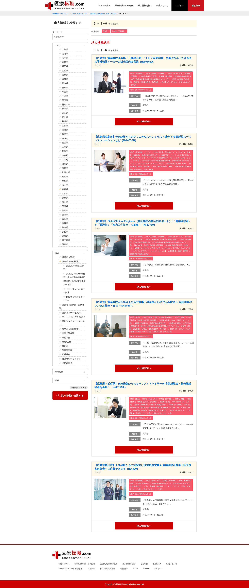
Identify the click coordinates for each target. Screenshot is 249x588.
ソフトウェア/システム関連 (74, 290)
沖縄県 (65, 244)
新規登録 (196, 5)
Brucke (146, 568)
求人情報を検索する (72, 395)
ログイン (180, 5)
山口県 (65, 193)
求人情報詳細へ (144, 121)
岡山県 (65, 184)
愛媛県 (65, 206)
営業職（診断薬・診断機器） (71, 306)
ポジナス (158, 568)
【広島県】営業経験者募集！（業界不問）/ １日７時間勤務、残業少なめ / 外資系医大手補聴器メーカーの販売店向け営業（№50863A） (143, 59)
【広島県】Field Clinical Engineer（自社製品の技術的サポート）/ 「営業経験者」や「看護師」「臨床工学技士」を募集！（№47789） (143, 223)
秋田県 (65, 66)
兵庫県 (65, 163)
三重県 (65, 146)
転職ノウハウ (162, 5)
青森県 (65, 53)
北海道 (65, 49)
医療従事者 (67, 362)
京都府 (65, 155)
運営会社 (124, 568)
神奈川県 (66, 104)
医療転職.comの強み (124, 5)
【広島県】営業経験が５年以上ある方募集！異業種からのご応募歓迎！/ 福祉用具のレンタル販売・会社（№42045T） (143, 303)
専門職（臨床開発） (71, 328)
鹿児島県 (66, 240)
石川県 (65, 117)
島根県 (65, 180)
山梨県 (65, 125)
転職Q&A (157, 563)
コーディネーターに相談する (70, 568)
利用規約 (91, 568)
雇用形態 (59, 371)
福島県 (65, 74)
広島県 (65, 189)
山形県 (65, 70)
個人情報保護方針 (107, 568)
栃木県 (65, 83)
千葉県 (65, 95)
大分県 (65, 231)
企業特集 (144, 563)
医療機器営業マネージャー (73, 298)
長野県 (65, 129)
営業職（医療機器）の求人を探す (103, 13)
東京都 (65, 100)
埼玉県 (65, 91)
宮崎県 (65, 235)
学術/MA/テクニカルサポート (71, 323)
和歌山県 (66, 172)
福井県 (65, 121)
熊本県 (65, 227)
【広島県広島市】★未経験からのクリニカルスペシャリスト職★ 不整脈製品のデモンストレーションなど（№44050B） (143, 138)
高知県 (65, 210)
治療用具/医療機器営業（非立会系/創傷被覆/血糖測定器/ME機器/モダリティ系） (74, 279)
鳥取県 (65, 176)
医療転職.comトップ (60, 13)
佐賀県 (65, 218)
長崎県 (65, 223)
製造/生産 (66, 341)
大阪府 (65, 159)
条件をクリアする (78, 387)
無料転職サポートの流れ (84, 563)
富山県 (65, 112)
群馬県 (65, 87)
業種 (57, 380)
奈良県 (65, 167)
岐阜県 (65, 134)
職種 (57, 253)
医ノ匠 (135, 568)
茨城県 (65, 78)
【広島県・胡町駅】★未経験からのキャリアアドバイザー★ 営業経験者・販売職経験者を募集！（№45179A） (143, 385)
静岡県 (65, 138)
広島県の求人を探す (79, 13)
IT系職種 (66, 354)
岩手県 (65, 57)
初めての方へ (104, 5)
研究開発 (66, 337)
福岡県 (65, 214)
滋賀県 (65, 151)
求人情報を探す (145, 5)
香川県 (65, 201)
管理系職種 (67, 350)
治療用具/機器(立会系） (73, 267)
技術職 (65, 345)
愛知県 (65, 142)
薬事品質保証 (68, 333)
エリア (58, 45)
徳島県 (65, 197)
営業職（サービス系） (72, 312)
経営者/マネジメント (71, 358)
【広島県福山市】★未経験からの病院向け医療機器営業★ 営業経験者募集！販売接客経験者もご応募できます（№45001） (143, 466)
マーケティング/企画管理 (73, 316)
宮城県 (65, 61)
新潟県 (65, 108)
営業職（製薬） (69, 257)
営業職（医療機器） (71, 261)
